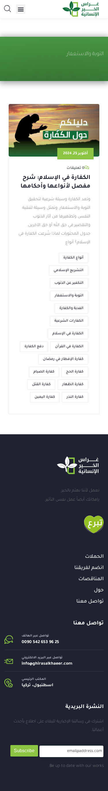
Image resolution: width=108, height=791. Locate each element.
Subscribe (24, 750)
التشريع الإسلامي (69, 271)
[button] (20, 9)
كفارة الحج (75, 372)
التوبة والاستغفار (69, 296)
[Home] (77, 465)
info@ (27, 664)
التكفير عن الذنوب (69, 283)
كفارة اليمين (45, 397)
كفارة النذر (75, 397)
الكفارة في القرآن (69, 347)
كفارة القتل (41, 385)
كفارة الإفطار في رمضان (63, 359)
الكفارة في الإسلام (68, 334)
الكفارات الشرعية (69, 321)
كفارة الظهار (73, 385)
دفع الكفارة (33, 347)
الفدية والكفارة (71, 308)
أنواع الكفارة (73, 258)
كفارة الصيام (43, 372)
